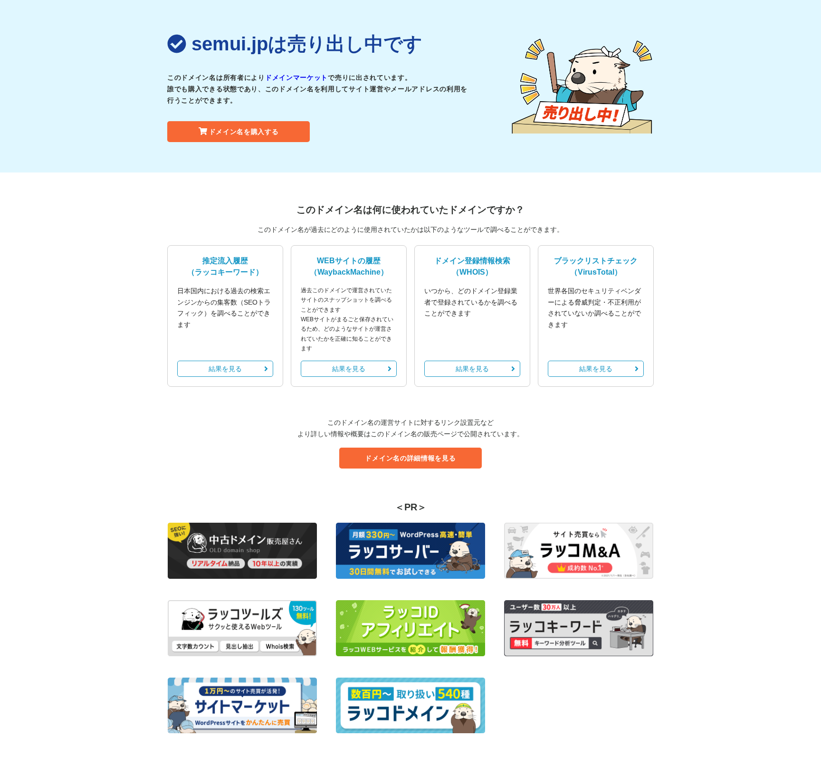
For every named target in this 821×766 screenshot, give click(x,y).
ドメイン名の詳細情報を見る (410, 458)
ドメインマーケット (296, 77)
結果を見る (225, 369)
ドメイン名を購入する (244, 131)
